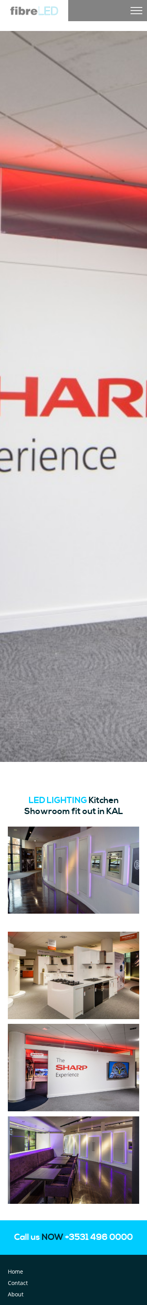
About (16, 1294)
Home (15, 1271)
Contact (18, 1283)
